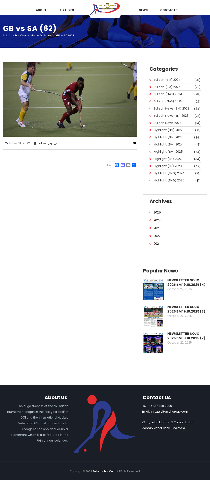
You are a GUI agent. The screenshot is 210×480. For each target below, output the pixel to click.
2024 (157, 220)
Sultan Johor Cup (103, 471)
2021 (157, 243)
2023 (157, 228)
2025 (157, 212)
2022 (157, 236)
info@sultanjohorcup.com (169, 412)
